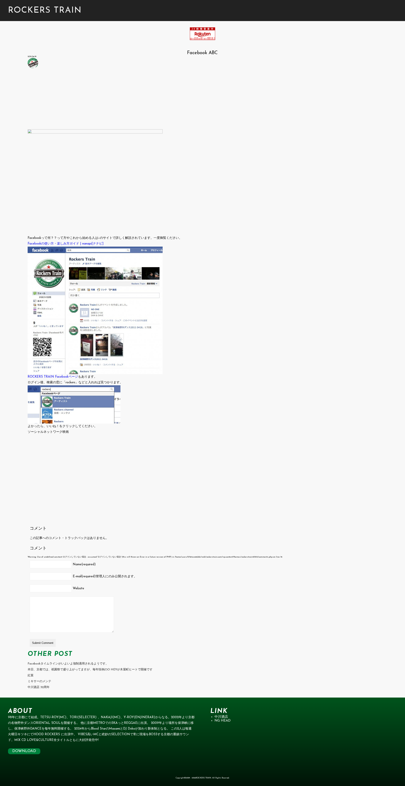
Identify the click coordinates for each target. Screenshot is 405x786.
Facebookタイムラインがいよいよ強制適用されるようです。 (68, 663)
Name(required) (84, 564)
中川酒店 (221, 717)
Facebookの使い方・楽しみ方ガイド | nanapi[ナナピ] (66, 243)
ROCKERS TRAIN (45, 10)
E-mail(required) (105, 576)
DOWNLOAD (24, 751)
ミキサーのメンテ (39, 681)
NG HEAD (223, 720)
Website (78, 588)
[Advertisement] (154, 99)
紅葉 (31, 675)
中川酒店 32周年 (39, 687)
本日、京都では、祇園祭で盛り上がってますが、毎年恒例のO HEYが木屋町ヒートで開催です (90, 669)
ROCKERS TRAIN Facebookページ (53, 376)
